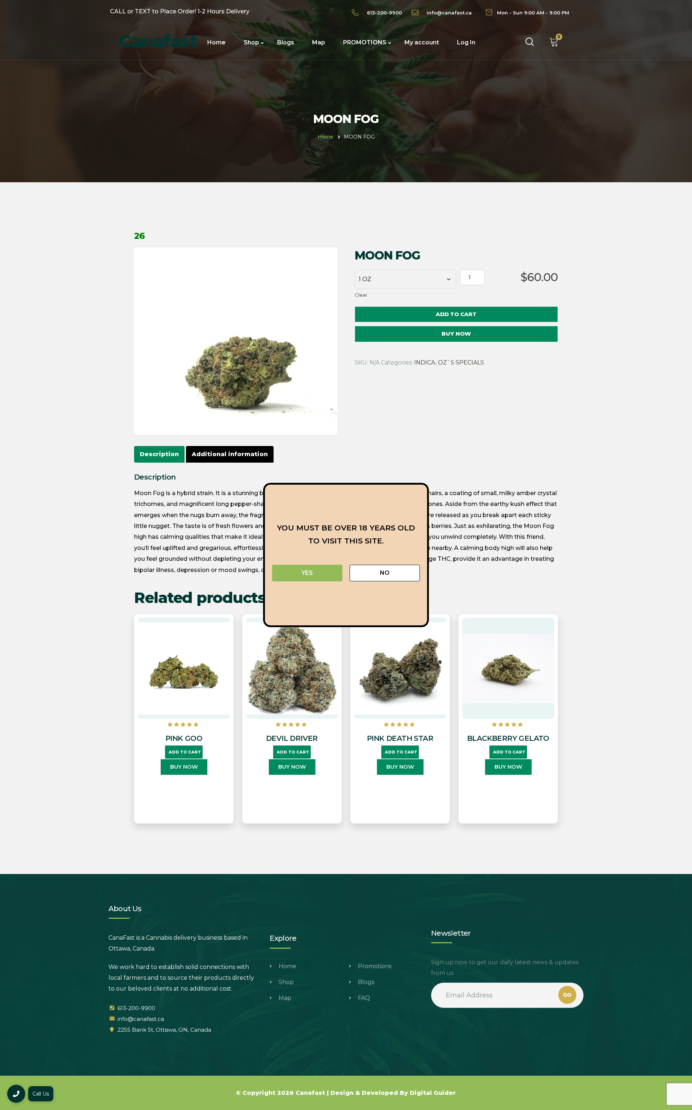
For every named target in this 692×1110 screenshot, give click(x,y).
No (385, 572)
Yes (307, 572)
